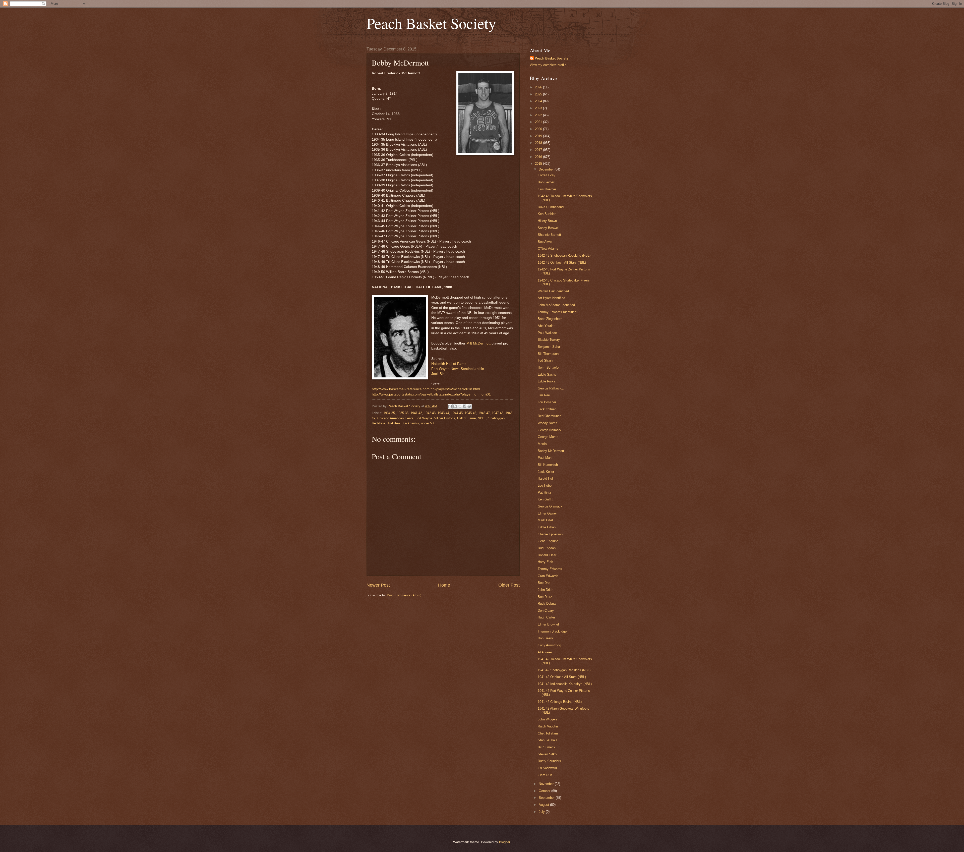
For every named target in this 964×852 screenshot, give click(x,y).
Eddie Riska (546, 381)
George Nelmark (549, 430)
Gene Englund (548, 541)
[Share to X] (459, 406)
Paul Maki (545, 458)
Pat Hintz (544, 492)
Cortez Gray (546, 175)
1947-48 (497, 413)
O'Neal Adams (548, 248)
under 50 (427, 423)
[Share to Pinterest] (469, 406)
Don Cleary (546, 610)
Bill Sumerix (546, 747)
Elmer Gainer (547, 513)
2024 (539, 101)
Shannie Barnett (549, 235)
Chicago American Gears (395, 418)
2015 (539, 163)
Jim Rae (544, 395)
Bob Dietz (545, 597)
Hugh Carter (546, 617)
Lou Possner (547, 402)
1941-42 (416, 413)
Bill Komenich (548, 465)
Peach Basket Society (431, 23)
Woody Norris (547, 423)
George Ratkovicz (551, 388)
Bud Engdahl (547, 548)
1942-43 (430, 413)
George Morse (548, 437)
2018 (539, 143)
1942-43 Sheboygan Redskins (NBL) (564, 255)
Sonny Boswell (548, 228)
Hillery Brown (547, 221)
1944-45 (457, 413)
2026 (539, 87)
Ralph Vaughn (548, 726)
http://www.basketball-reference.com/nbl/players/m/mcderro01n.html (426, 389)
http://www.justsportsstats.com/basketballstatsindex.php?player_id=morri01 (431, 394)
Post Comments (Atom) (404, 595)
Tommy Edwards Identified (557, 312)
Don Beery (545, 638)
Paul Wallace (547, 333)
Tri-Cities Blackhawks (403, 423)
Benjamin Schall (549, 347)
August (544, 805)
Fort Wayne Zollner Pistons (435, 418)
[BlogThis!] (454, 406)
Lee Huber (545, 485)
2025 (539, 94)
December (547, 169)
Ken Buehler (547, 214)
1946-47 (484, 413)
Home (444, 585)
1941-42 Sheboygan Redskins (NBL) (564, 670)
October (545, 791)
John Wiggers (548, 719)
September (547, 798)
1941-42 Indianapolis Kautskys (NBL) (565, 684)
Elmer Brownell (549, 624)
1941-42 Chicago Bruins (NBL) (560, 702)
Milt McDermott (478, 343)
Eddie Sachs (547, 374)
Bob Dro (544, 583)
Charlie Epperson (550, 534)
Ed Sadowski (547, 768)
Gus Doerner (547, 189)
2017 (539, 150)
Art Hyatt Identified (551, 298)
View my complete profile (548, 65)
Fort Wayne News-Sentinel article (457, 369)
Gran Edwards (548, 576)
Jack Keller (546, 472)
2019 (539, 136)
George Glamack (550, 506)
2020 (539, 129)
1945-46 (470, 413)
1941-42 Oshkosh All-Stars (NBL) (562, 677)
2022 (539, 115)
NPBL (482, 418)
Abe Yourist (546, 326)
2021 (539, 122)
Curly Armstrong (549, 645)
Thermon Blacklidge (552, 631)
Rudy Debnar (547, 603)
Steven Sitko (547, 754)
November (547, 784)
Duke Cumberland (551, 207)
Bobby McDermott (551, 451)
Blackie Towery (549, 340)
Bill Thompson (548, 354)
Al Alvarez (545, 652)
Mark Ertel (545, 520)
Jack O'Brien (547, 409)
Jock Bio (438, 374)
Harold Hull (546, 478)
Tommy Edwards (550, 569)
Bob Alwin (545, 242)
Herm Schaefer (549, 367)
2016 (539, 157)
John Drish (545, 590)
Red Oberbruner (549, 416)
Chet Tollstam (548, 733)
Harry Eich (545, 562)
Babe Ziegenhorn (550, 319)
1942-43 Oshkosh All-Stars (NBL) (562, 262)
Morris (542, 444)
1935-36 (402, 413)
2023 (539, 108)
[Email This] (450, 406)
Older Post (509, 585)
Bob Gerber (546, 182)
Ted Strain (545, 360)
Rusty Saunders (549, 761)
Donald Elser (547, 555)
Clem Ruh (545, 775)
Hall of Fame (466, 418)
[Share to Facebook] (464, 406)
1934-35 (389, 413)
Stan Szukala (547, 740)
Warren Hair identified (553, 291)
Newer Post (378, 585)
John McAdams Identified (556, 305)
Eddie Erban (547, 527)
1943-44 (443, 413)
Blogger (504, 842)
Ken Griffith (546, 499)
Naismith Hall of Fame (448, 364)
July (542, 812)
